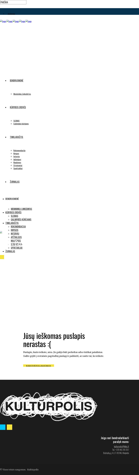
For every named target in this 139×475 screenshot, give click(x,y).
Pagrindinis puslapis (38, 365)
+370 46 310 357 (122, 449)
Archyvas (11, 14)
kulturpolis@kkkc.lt (121, 446)
